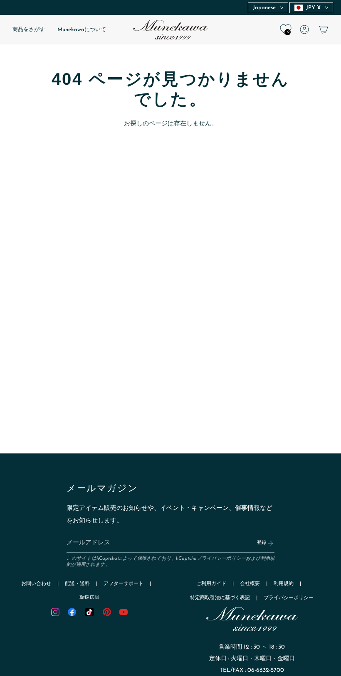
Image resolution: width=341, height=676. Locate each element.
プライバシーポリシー (221, 558)
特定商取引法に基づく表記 (220, 597)
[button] (28, 29)
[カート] (323, 29)
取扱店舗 (89, 597)
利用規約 (284, 583)
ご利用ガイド (211, 583)
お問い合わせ (36, 583)
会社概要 (250, 583)
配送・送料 (77, 583)
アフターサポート (123, 583)
